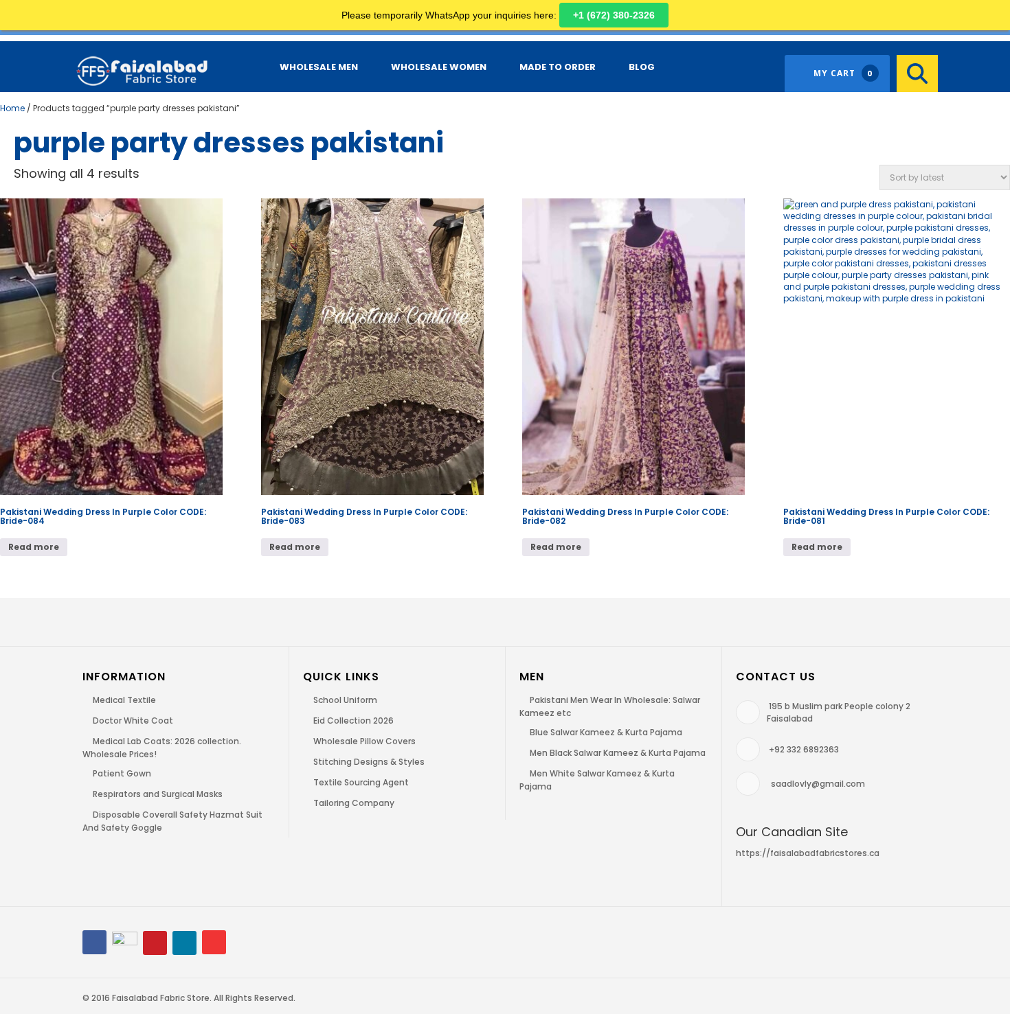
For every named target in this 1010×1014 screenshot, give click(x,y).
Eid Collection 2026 (353, 720)
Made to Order (557, 66)
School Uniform (345, 700)
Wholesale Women (438, 66)
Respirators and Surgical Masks (158, 794)
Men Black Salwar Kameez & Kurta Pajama (618, 753)
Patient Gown (122, 773)
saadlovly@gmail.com (818, 784)
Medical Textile (124, 700)
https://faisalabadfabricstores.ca (807, 853)
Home (12, 108)
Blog (642, 66)
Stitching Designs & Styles (369, 762)
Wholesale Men (319, 66)
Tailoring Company (353, 803)
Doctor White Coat (133, 720)
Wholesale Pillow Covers (364, 741)
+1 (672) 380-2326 (614, 15)
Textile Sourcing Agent (361, 782)
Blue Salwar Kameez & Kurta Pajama (606, 732)
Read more (33, 547)
